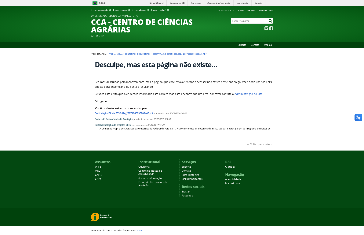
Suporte (242, 44)
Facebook (271, 28)
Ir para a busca (140, 10)
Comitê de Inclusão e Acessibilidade (150, 172)
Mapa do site (266, 10)
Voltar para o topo (261, 144)
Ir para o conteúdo (100, 10)
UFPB (98, 166)
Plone (140, 230)
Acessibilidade (226, 10)
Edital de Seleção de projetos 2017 (113, 125)
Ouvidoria (144, 166)
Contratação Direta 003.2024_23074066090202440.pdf (124, 113)
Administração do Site (248, 94)
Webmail (268, 44)
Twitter (266, 28)
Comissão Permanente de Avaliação (114, 119)
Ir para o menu (121, 10)
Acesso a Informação (150, 178)
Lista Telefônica (190, 175)
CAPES (98, 175)
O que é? (230, 166)
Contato (255, 44)
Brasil (103, 3)
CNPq (98, 179)
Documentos (143, 54)
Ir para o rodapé (160, 10)
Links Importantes (192, 179)
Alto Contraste (246, 10)
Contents (130, 54)
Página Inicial (115, 54)
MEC (97, 170)
